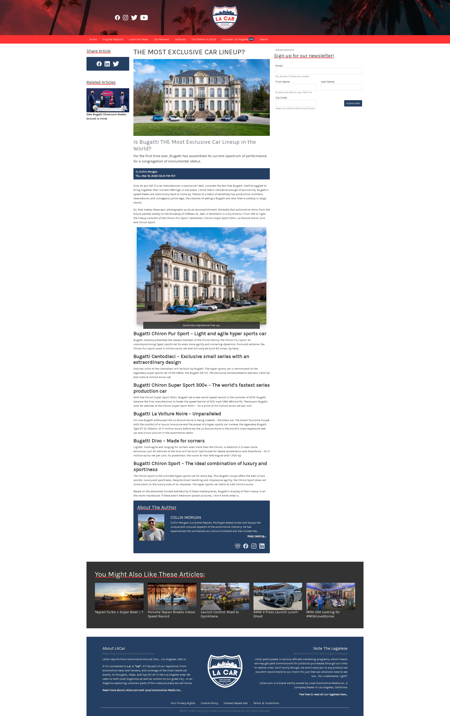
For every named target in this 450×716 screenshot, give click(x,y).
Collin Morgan (186, 517)
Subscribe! (353, 103)
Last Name (327, 81)
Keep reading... (257, 536)
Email (279, 65)
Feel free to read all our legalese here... (323, 694)
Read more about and (141, 690)
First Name (282, 81)
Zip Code (281, 97)
